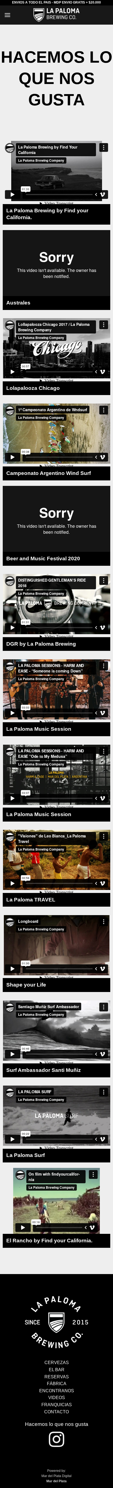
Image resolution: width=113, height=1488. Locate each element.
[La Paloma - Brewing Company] (56, 1321)
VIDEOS (56, 1397)
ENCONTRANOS (56, 1390)
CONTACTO (56, 1411)
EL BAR (56, 1369)
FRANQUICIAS (56, 1404)
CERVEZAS (56, 1362)
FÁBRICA (56, 1383)
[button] (7, 15)
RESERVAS (56, 1376)
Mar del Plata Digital (56, 1476)
